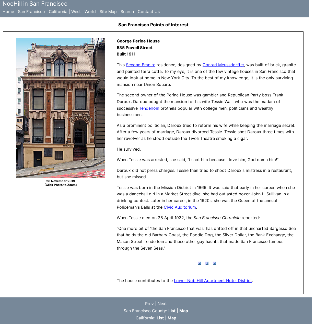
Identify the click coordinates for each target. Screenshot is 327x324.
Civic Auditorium (180, 207)
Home (8, 11)
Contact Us (149, 11)
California (58, 11)
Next (162, 303)
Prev (149, 303)
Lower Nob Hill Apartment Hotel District (213, 280)
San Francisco (31, 11)
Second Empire (140, 64)
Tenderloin (149, 108)
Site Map (108, 11)
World (90, 11)
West (76, 11)
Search (127, 11)
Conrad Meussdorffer (223, 64)
